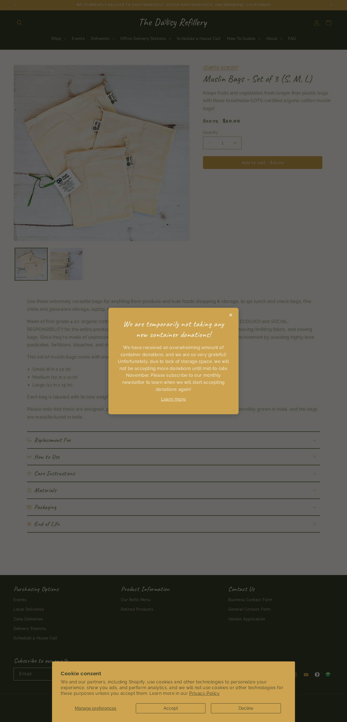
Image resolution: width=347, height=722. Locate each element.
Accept (170, 708)
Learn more (173, 399)
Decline (246, 708)
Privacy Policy (204, 693)
